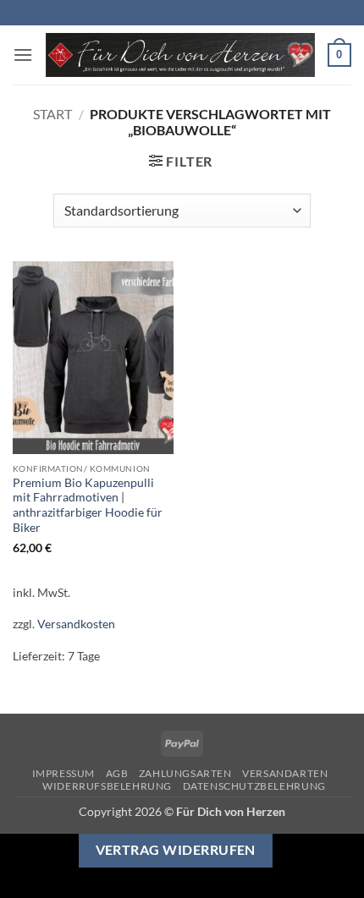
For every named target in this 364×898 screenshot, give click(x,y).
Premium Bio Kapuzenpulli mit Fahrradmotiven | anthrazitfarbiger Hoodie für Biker (88, 505)
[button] (23, 54)
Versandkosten (76, 623)
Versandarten (285, 773)
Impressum (64, 773)
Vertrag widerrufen (176, 849)
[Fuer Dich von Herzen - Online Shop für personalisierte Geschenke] (180, 55)
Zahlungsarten (185, 773)
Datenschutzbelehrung (254, 786)
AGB (117, 773)
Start (52, 114)
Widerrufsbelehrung (107, 786)
